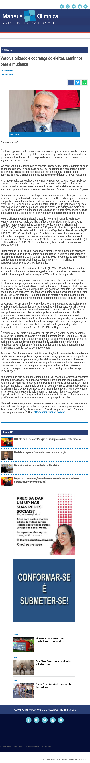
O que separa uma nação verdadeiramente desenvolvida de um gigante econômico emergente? (46, 480)
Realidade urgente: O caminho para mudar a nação (40, 452)
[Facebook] (62, 6)
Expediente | (19, 746)
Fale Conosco (46, 746)
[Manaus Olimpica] (30, 17)
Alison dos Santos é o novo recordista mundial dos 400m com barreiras (52, 640)
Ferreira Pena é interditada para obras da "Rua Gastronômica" (53, 685)
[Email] (85, 6)
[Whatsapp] (84, 82)
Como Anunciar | (32, 746)
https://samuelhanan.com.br (49, 412)
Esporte (15, 635)
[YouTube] (80, 6)
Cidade (15, 680)
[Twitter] (74, 6)
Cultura (15, 657)
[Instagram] (68, 6)
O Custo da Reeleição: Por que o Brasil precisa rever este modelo (47, 439)
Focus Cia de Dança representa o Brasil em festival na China (54, 662)
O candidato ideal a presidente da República (36, 465)
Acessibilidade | (6, 746)
